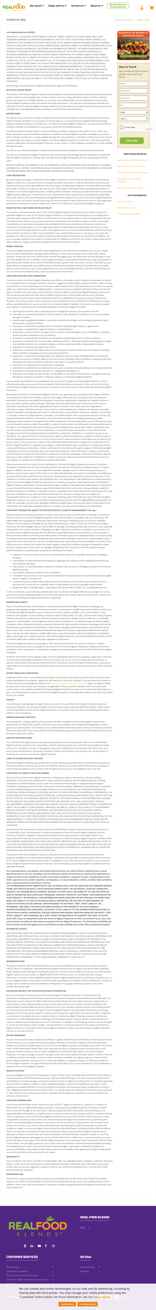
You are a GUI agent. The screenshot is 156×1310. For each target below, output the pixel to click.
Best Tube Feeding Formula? (130, 188)
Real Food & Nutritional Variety (131, 166)
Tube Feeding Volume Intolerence (132, 160)
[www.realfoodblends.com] (14, 6)
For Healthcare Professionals (118, 5)
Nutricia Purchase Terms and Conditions (68, 683)
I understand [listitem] (87, 1304)
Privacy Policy (101, 1297)
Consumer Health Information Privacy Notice (27, 1279)
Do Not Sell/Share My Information (22, 1275)
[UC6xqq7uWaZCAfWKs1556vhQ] (40, 1246)
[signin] (143, 7)
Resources (77, 6)
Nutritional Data (87, 1267)
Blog (82, 1227)
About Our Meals (125, 201)
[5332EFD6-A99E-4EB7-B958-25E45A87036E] (25, 1246)
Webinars (84, 1271)
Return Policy (12, 1267)
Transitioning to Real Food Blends (132, 172)
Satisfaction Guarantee (16, 1271)
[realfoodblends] (33, 1246)
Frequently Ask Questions (129, 213)
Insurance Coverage (126, 207)
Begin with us (56, 6)
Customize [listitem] (67, 1304)
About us (95, 6)
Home (130, 19)
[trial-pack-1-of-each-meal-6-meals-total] (133, 45)
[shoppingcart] (150, 7)
